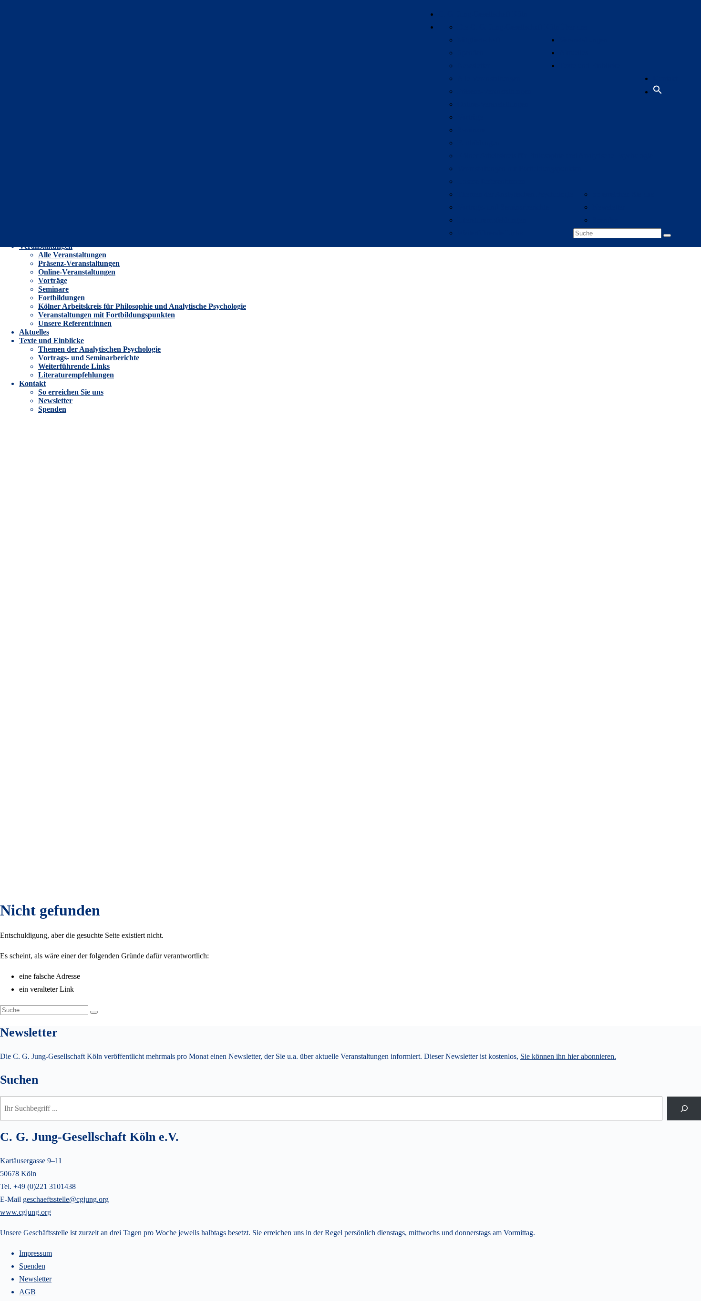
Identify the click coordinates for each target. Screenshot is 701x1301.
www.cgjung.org (25, 1212)
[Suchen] (684, 1108)
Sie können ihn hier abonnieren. (568, 1056)
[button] (657, 92)
